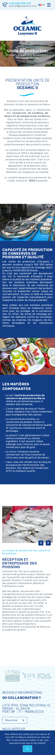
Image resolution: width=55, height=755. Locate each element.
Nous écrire (11, 720)
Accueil (11, 54)
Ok (27, 748)
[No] (51, 742)
